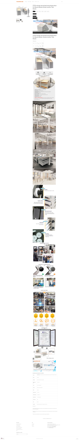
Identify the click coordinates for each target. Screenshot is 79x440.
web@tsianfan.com (51, 427)
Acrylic (34, 11)
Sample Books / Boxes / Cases (19, 429)
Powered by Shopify (41, 438)
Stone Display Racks (18, 426)
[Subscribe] (26, 434)
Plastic (37, 11)
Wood (45, 11)
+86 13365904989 (54, 426)
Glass (39, 11)
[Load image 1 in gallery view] (18, 20)
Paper (48, 11)
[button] (29, 1)
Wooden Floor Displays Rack (19, 427)
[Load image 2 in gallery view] (21, 20)
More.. (17, 430)
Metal (42, 11)
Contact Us (33, 426)
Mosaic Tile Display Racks (18, 428)
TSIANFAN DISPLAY (38, 438)
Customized (34, 16)
